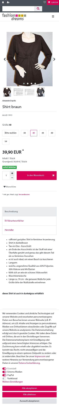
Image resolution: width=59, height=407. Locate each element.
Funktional (12, 378)
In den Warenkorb (35, 175)
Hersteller (9, 230)
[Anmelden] (3, 2)
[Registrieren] (8, 2)
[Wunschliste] (44, 2)
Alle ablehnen (29, 394)
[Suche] (38, 8)
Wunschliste (11, 187)
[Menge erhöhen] (12, 173)
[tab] (29, 211)
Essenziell (11, 369)
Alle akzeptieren (29, 388)
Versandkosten (24, 195)
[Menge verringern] (12, 178)
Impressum (40, 356)
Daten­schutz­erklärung (29, 363)
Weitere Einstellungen (12, 382)
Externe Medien (14, 372)
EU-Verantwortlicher (14, 221)
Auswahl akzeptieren (29, 401)
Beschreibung (11, 212)
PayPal (10, 375)
